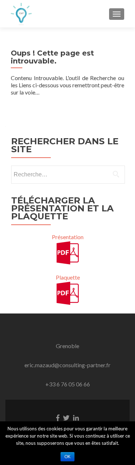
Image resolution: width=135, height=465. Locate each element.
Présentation (68, 236)
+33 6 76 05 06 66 (67, 384)
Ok (67, 456)
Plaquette (68, 277)
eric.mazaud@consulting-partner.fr (67, 364)
